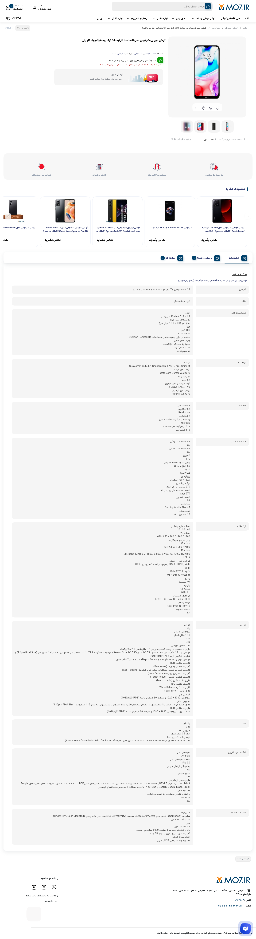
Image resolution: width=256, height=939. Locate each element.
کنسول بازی (181, 18)
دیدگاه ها (170, 258)
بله (212, 140)
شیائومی (216, 28)
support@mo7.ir (230, 905)
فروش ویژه (117, 53)
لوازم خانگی (117, 18)
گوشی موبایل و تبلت (205, 18)
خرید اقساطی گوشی (230, 18)
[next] (8, 216)
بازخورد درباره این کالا (182, 139)
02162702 (239, 900)
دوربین (99, 18)
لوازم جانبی (162, 18)
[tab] (236, 257)
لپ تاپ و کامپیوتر (139, 18)
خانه (247, 18)
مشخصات (234, 258)
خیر (205, 140)
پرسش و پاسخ (204, 258)
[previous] (248, 216)
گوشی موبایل (231, 28)
